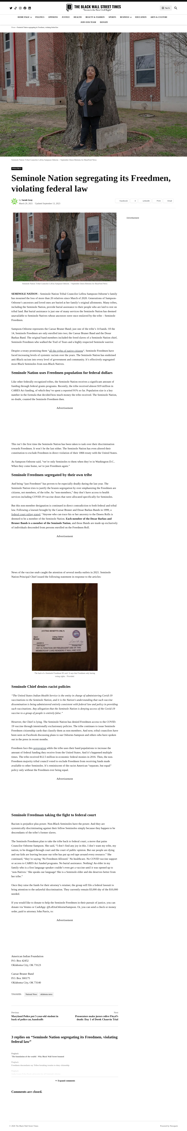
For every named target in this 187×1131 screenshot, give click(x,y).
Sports (112, 17)
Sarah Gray (27, 200)
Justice (66, 17)
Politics (39, 17)
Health (78, 17)
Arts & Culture (158, 17)
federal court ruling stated (25, 514)
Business (124, 17)
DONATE (104, 22)
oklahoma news (46, 994)
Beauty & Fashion (95, 17)
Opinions (53, 17)
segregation (39, 748)
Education (140, 17)
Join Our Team (88, 22)
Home (13, 27)
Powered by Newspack (169, 1126)
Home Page (23, 17)
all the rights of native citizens (66, 350)
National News (31, 994)
